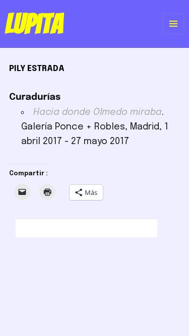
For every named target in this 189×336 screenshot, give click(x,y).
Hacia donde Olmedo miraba (97, 112)
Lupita (34, 23)
